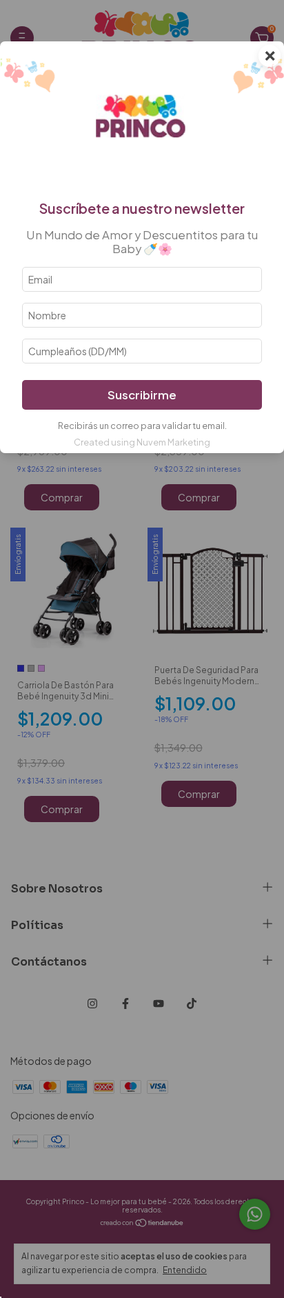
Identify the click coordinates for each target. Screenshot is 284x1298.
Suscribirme (142, 395)
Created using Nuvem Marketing (142, 442)
